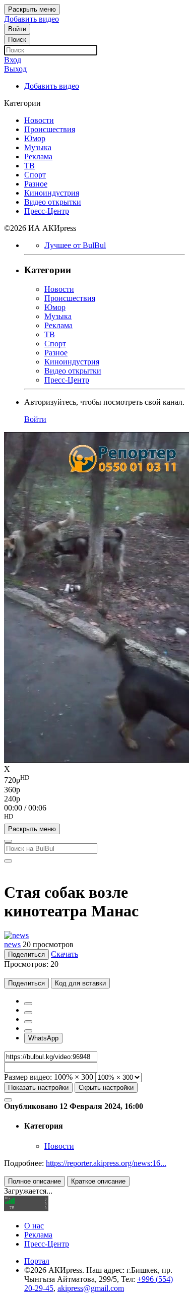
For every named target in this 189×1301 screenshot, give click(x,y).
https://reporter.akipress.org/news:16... (106, 1163)
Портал (36, 1261)
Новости (59, 1146)
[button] (94, 818)
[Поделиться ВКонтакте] (28, 1030)
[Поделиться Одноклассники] (28, 1021)
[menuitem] (94, 779)
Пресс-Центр (46, 1244)
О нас (34, 1225)
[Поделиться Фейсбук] (28, 1003)
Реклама (38, 1234)
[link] (17, 29)
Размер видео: (28, 1077)
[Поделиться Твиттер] (28, 1012)
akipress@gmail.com (90, 1288)
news (12, 944)
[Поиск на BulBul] (8, 841)
